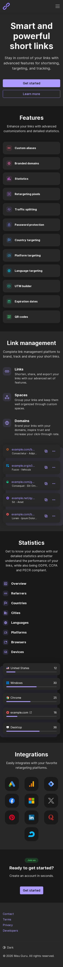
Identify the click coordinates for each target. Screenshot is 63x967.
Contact (8, 914)
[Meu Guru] (6, 6)
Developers (10, 930)
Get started (31, 83)
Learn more (31, 94)
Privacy (8, 925)
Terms (7, 919)
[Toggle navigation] (57, 6)
